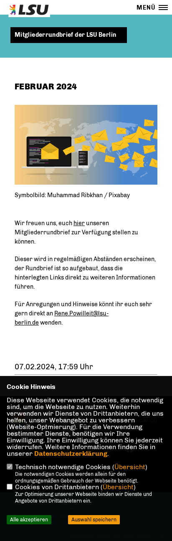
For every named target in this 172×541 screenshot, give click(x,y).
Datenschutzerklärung (70, 453)
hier (79, 223)
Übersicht (129, 467)
